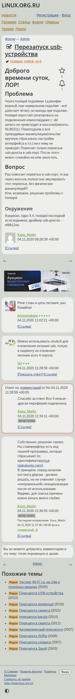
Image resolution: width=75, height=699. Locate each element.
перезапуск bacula (33, 617)
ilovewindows (28, 315)
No (20, 363)
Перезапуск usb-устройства (33, 50)
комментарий (30, 388)
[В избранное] (62, 70)
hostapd (16, 61)
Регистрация (48, 15)
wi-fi (38, 61)
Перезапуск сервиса (35, 642)
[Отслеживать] (62, 83)
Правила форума (31, 671)
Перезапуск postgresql (36, 604)
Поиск (21, 29)
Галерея (9, 22)
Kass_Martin (27, 235)
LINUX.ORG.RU (21, 5)
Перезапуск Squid (33, 648)
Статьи (24, 22)
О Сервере (11, 671)
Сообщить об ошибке (17, 679)
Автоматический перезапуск (41, 629)
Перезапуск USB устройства (41, 593)
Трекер (8, 29)
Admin (25, 39)
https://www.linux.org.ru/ (18, 683)
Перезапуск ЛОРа (33, 636)
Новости (9, 15)
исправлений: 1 (27, 529)
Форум (37, 22)
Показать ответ (30, 374)
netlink (29, 61)
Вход (66, 15)
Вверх (65, 672)
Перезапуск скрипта (34, 610)
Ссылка (12, 248)
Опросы (52, 22)
